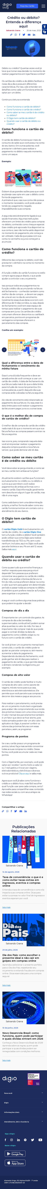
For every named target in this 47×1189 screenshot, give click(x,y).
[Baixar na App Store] (15, 1164)
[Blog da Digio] (7, 6)
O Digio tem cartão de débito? (21, 118)
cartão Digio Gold (13, 529)
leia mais (6, 907)
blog (3, 12)
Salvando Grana (12, 12)
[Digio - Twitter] (32, 1140)
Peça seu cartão (27, 6)
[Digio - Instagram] (11, 1140)
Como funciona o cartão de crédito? (24, 110)
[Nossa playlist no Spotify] (25, 1140)
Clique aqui (24, 773)
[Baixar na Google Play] (15, 1154)
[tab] (23, 1093)
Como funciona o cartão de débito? (23, 107)
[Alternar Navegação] (43, 6)
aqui (14, 549)
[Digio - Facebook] (5, 1140)
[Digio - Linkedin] (18, 1140)
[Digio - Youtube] (40, 1140)
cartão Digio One (32, 532)
